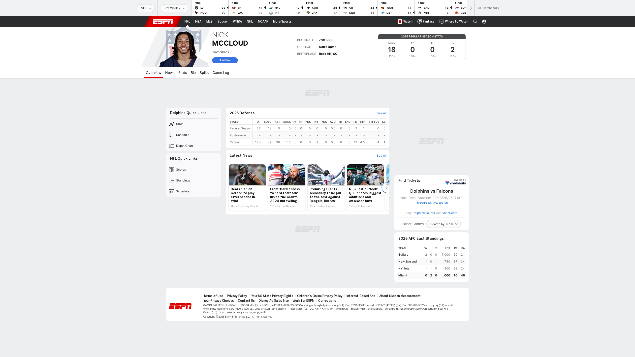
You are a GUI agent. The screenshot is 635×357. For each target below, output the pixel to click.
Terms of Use (213, 296)
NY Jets (403, 268)
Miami (402, 275)
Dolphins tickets (424, 213)
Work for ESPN (303, 300)
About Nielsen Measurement (400, 296)
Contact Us (246, 300)
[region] (319, 132)
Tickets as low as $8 (431, 203)
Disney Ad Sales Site (274, 300)
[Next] (470, 8)
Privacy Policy (237, 296)
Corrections (327, 300)
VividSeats (459, 179)
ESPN (163, 21)
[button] (475, 22)
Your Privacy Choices (218, 300)
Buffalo (403, 254)
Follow (225, 60)
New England (407, 261)
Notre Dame (327, 47)
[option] (247, 187)
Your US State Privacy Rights (272, 296)
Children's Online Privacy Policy (320, 296)
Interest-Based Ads (361, 296)
